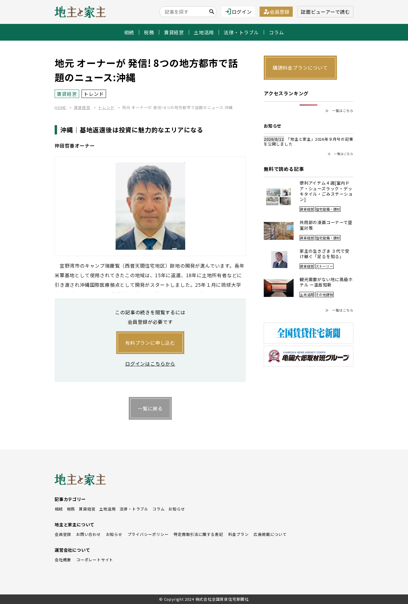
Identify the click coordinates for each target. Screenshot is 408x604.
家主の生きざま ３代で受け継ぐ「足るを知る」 (324, 253)
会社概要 (63, 559)
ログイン (238, 11)
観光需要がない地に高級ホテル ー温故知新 (326, 282)
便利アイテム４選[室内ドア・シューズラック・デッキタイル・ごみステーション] (326, 191)
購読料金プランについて (300, 67)
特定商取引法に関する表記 (198, 534)
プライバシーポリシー (148, 534)
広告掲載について (270, 534)
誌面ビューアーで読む (325, 11)
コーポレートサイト (94, 559)
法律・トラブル (241, 32)
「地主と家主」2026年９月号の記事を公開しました (308, 142)
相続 (129, 32)
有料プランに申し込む (150, 342)
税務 (149, 32)
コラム (276, 32)
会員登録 (276, 11)
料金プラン (238, 534)
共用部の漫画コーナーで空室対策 (326, 225)
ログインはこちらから (150, 363)
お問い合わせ (88, 534)
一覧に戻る (150, 408)
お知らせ (176, 509)
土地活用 (204, 32)
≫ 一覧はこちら (339, 110)
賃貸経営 (174, 32)
